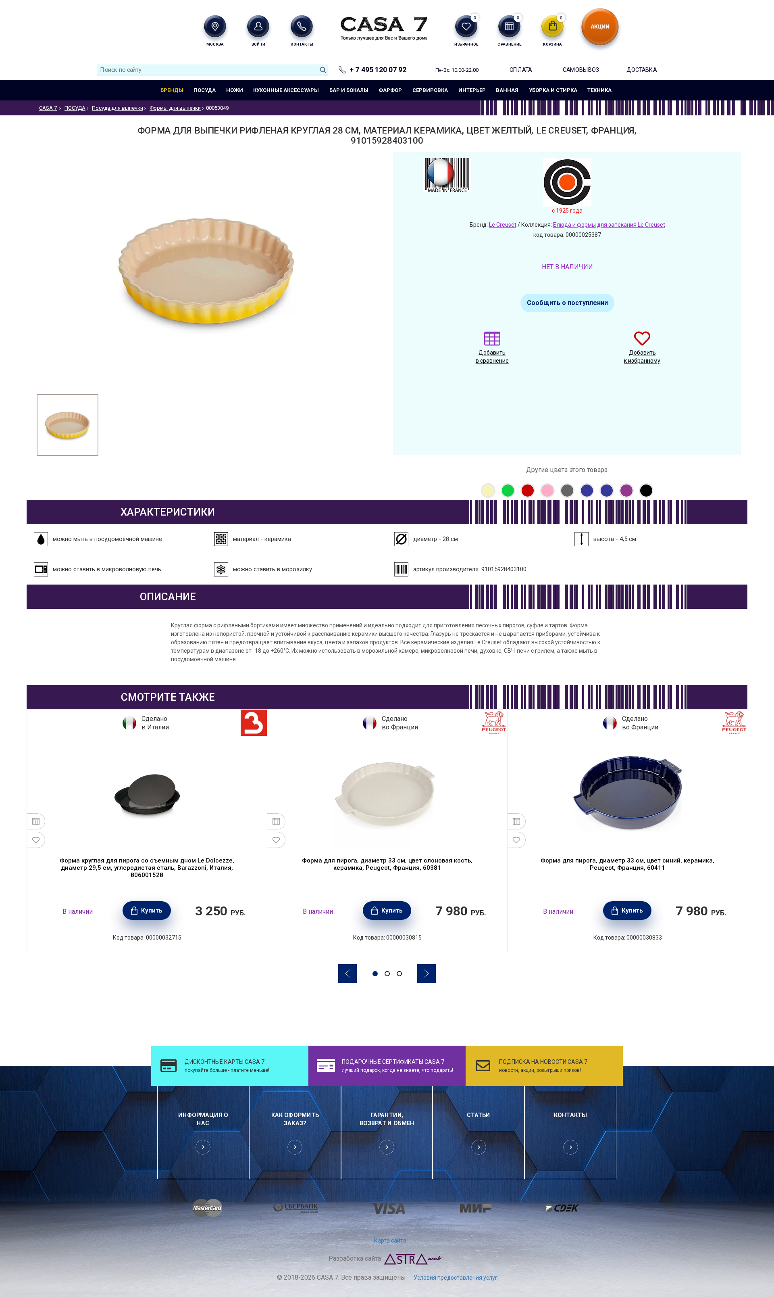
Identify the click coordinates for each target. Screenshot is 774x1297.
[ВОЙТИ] (258, 26)
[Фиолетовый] (626, 490)
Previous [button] (347, 973)
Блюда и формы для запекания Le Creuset (609, 224)
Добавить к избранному (642, 356)
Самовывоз (581, 69)
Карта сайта (390, 1240)
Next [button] (426, 973)
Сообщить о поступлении (567, 303)
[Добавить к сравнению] (36, 821)
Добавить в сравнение (492, 356)
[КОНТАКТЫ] (302, 26)
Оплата (521, 69)
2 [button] (387, 973)
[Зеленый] (508, 490)
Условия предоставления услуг (455, 1277)
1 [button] (375, 973)
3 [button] (399, 973)
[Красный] (527, 490)
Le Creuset (502, 224)
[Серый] (567, 490)
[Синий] (587, 490)
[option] (67, 425)
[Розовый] (547, 490)
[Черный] (646, 490)
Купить (151, 910)
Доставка (641, 69)
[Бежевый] (488, 490)
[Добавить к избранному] (36, 840)
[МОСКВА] (215, 26)
